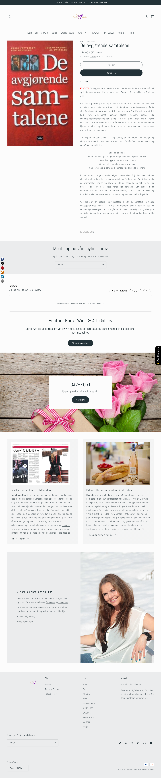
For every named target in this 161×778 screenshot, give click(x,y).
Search (48, 684)
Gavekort (80, 399)
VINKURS (86, 694)
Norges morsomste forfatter (24, 502)
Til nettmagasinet (80, 343)
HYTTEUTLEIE (88, 717)
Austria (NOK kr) (16, 768)
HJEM (85, 684)
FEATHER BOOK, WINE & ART (133, 769)
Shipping (93, 56)
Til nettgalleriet (18, 538)
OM (84, 689)
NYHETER (87, 722)
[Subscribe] (103, 264)
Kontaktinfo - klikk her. (131, 684)
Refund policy (51, 694)
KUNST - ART (88, 708)
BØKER (86, 698)
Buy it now (111, 72)
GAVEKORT (87, 713)
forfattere (50, 602)
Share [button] (85, 81)
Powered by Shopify (148, 769)
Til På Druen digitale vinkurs (99, 534)
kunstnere (63, 602)
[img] (86, 232)
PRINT (85, 727)
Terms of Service (52, 689)
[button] (10, 17)
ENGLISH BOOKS (89, 703)
